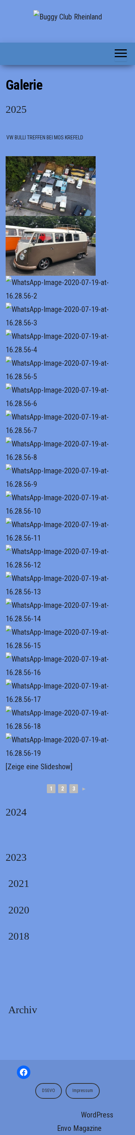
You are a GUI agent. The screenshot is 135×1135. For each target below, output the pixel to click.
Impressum (82, 1090)
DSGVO (48, 1090)
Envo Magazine (79, 1128)
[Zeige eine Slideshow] (39, 766)
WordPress (97, 1114)
